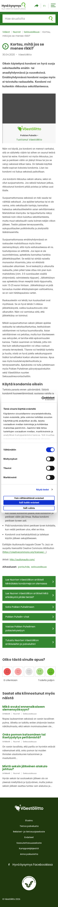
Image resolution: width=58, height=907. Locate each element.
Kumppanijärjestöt (29, 848)
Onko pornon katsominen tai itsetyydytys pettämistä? (24, 736)
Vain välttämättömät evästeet (29, 498)
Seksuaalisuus (32, 32)
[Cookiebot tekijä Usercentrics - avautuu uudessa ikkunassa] (42, 398)
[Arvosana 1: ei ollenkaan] (7, 672)
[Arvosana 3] (29, 672)
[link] (29, 716)
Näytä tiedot (42, 489)
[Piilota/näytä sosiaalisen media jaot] (36, 6)
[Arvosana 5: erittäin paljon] (51, 672)
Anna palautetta (29, 854)
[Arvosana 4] (40, 672)
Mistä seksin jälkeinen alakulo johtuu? (24, 767)
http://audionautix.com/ (22, 559)
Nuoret (17, 32)
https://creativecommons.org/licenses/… (24, 552)
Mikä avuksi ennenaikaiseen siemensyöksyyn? (23, 708)
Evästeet (29, 837)
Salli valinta (29, 508)
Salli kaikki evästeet (29, 502)
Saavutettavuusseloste (29, 842)
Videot (6, 32)
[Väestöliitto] (29, 808)
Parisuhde (24, 567)
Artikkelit (6, 713)
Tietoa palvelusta (29, 826)
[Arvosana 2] (18, 672)
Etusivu (29, 820)
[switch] (50, 459)
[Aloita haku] (50, 18)
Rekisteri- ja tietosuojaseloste (29, 831)
